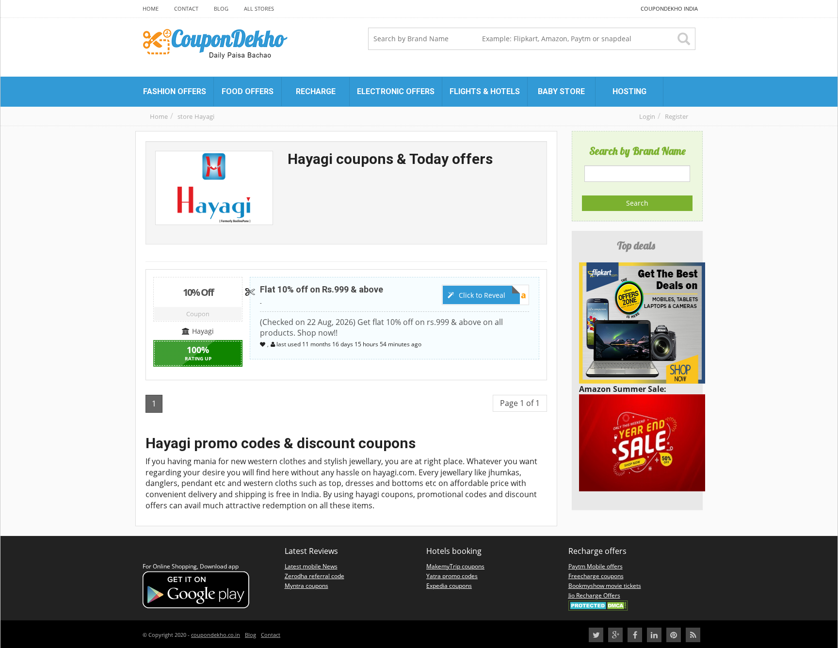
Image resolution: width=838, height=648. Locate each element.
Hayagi (204, 116)
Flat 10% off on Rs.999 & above (321, 289)
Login (647, 116)
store (185, 116)
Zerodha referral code (314, 576)
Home (159, 116)
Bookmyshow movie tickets (604, 586)
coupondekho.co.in (215, 634)
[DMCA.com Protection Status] (598, 605)
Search (637, 203)
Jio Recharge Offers (594, 595)
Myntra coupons (306, 586)
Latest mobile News (311, 566)
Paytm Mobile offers (595, 566)
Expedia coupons (449, 586)
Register (676, 116)
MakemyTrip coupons (455, 566)
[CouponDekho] (277, 45)
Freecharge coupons (596, 576)
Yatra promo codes (452, 576)
